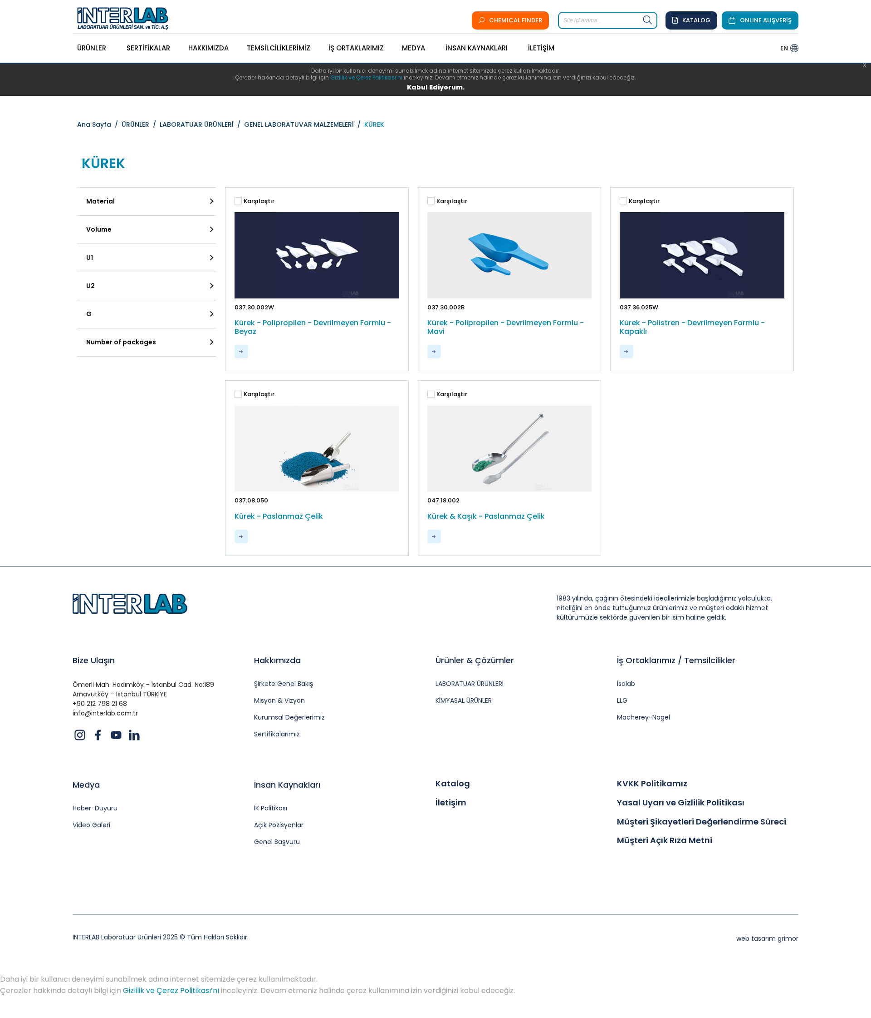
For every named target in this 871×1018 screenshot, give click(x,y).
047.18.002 (443, 500)
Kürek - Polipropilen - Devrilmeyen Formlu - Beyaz (313, 327)
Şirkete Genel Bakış (283, 684)
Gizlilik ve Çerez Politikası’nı (366, 77)
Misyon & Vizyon (279, 701)
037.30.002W (254, 307)
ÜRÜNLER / (141, 124)
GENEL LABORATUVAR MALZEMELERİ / (304, 124)
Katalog (453, 784)
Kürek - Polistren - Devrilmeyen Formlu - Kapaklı (692, 327)
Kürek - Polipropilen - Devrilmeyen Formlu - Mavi (505, 327)
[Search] (647, 20)
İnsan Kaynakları (287, 784)
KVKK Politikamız (652, 784)
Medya (86, 784)
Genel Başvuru (277, 842)
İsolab (626, 684)
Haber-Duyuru (95, 808)
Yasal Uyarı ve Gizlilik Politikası (680, 803)
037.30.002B (446, 307)
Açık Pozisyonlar (278, 825)
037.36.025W (639, 307)
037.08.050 (251, 500)
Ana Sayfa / (99, 124)
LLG (622, 701)
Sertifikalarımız (277, 734)
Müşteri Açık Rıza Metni (664, 840)
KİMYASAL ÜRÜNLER (464, 701)
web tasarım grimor (767, 938)
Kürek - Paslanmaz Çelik (279, 516)
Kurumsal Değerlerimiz (289, 717)
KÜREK (374, 124)
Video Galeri (91, 825)
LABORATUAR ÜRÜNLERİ (470, 684)
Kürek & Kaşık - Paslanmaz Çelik (486, 516)
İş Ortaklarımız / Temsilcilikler (676, 660)
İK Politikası (270, 808)
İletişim (451, 803)
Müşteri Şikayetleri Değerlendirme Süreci (701, 822)
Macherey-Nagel (643, 717)
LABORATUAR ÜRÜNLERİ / (202, 124)
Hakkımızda (277, 660)
